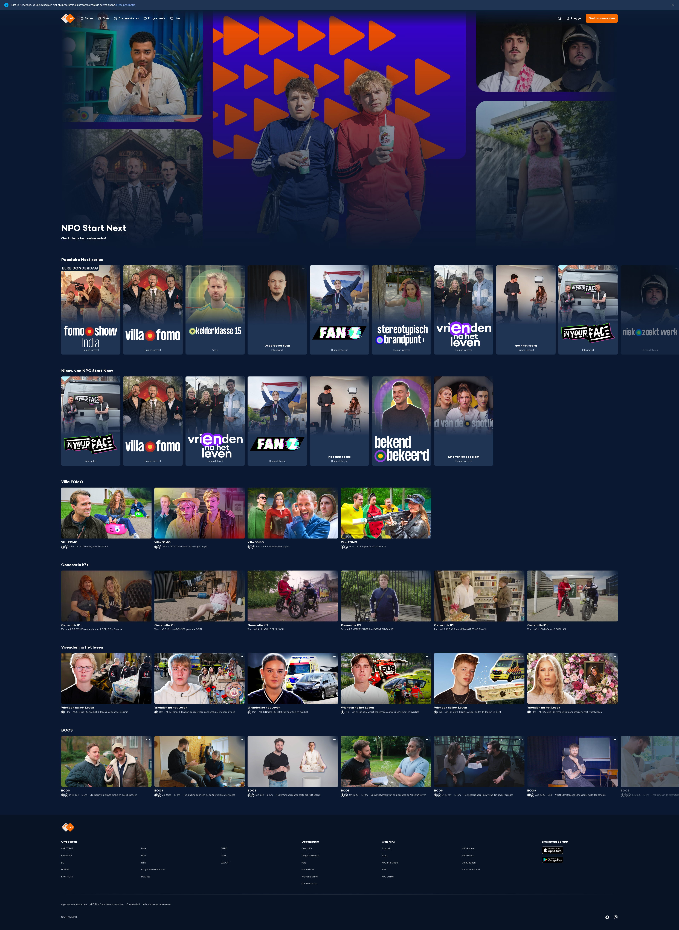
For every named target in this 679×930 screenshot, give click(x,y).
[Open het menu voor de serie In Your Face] (614, 269)
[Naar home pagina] (68, 18)
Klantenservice (309, 883)
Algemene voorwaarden (74, 904)
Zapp (384, 855)
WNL (224, 855)
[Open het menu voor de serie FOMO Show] (117, 269)
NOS (143, 855)
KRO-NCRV (67, 877)
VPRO (224, 848)
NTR (143, 863)
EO (62, 863)
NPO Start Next (390, 863)
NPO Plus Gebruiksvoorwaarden (107, 904)
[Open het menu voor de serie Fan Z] (365, 269)
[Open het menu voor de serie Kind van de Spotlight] (490, 380)
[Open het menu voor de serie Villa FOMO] (179, 269)
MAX (143, 848)
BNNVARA (66, 855)
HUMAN (65, 869)
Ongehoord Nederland (153, 869)
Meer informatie (125, 5)
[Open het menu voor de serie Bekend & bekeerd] (428, 380)
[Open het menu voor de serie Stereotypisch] (428, 269)
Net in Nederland (471, 869)
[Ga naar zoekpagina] (559, 18)
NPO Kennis (468, 848)
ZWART (225, 863)
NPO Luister (388, 877)
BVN (384, 869)
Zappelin (386, 848)
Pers (303, 863)
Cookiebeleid (133, 904)
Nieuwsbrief (307, 869)
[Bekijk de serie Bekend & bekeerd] (401, 420)
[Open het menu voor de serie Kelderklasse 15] (241, 269)
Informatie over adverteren (157, 904)
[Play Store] (552, 860)
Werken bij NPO (309, 877)
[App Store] (552, 850)
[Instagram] (616, 917)
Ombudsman (469, 863)
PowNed (145, 877)
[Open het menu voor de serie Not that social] (552, 269)
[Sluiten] (673, 5)
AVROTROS (67, 848)
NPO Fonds (468, 855)
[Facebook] (607, 917)
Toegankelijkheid (310, 855)
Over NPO (306, 848)
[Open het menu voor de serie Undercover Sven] (303, 269)
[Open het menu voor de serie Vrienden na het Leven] (490, 269)
